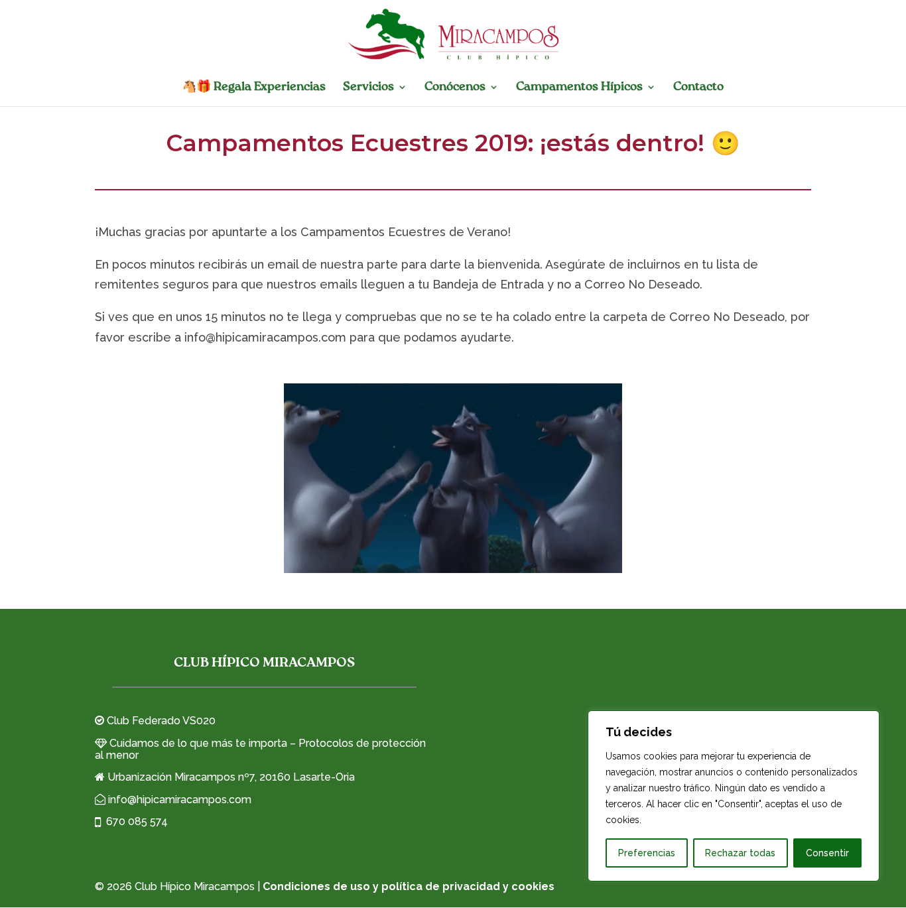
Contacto (698, 87)
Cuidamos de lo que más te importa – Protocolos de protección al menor (260, 749)
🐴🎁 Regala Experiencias (254, 87)
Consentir (827, 853)
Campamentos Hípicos (579, 87)
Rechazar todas (740, 853)
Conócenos (454, 87)
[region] (733, 795)
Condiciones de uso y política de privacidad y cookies (408, 886)
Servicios (368, 87)
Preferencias (646, 853)
